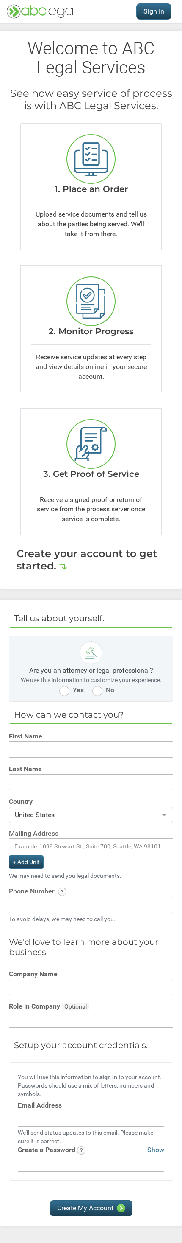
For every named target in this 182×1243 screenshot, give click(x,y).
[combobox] (91, 815)
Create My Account (85, 1208)
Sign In (153, 11)
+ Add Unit (26, 862)
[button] (62, 892)
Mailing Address (33, 833)
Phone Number (32, 891)
